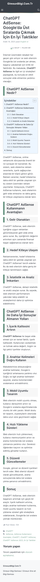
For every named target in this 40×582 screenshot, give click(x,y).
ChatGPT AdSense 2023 (13, 540)
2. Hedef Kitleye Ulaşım (20, 118)
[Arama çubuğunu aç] (38, 10)
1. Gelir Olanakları (17, 114)
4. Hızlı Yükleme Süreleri (20, 144)
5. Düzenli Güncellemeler (21, 147)
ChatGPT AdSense (28, 537)
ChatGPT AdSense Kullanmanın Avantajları (20, 109)
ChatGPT (9, 531)
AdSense (9, 534)
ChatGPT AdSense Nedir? (17, 104)
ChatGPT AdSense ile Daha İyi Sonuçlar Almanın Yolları (19, 126)
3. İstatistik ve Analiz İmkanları (22, 121)
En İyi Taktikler (30, 540)
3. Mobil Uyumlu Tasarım (20, 140)
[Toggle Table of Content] (33, 101)
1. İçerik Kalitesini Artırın (19, 131)
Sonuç (9, 150)
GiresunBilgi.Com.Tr (20, 3)
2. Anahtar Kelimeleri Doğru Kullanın (21, 135)
